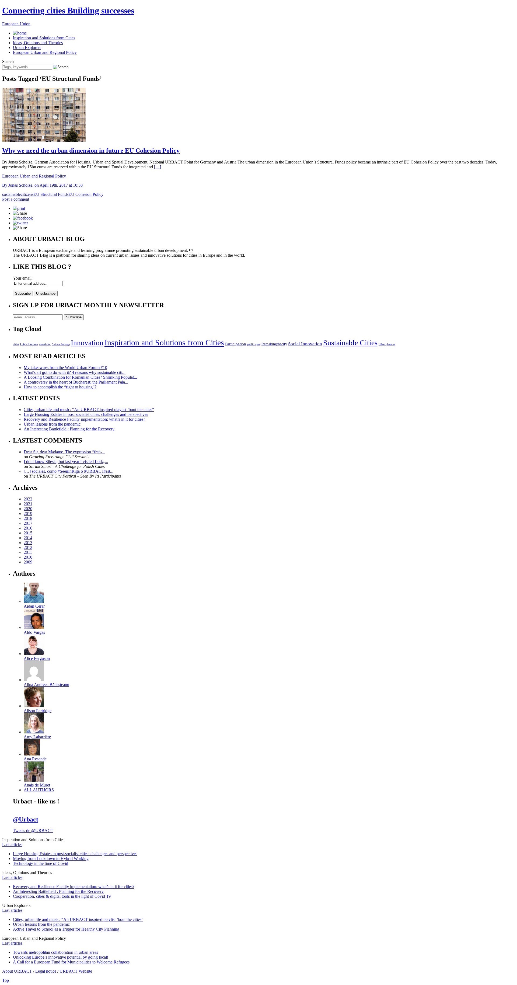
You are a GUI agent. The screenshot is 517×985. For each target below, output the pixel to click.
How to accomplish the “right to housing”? (60, 387)
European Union (16, 24)
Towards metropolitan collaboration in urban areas (55, 952)
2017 (28, 523)
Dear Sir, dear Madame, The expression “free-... (64, 452)
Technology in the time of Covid (40, 863)
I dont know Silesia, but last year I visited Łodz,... (66, 461)
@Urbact (25, 819)
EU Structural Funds (50, 194)
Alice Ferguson (37, 658)
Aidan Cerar (34, 606)
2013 (28, 542)
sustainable (11, 194)
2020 (28, 508)
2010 (28, 557)
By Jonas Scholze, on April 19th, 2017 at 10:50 (42, 185)
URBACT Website (76, 971)
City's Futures (29, 344)
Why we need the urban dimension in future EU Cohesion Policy (91, 150)
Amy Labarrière (37, 737)
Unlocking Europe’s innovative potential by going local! (60, 957)
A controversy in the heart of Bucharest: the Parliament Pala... (76, 382)
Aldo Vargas (34, 632)
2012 (28, 547)
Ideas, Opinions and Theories (38, 42)
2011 (28, 552)
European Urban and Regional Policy (45, 52)
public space (253, 344)
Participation (235, 344)
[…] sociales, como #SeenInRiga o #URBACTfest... (68, 471)
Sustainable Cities (350, 343)
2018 (28, 518)
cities (16, 344)
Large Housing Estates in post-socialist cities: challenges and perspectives (86, 414)
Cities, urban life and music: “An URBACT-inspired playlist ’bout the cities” (89, 409)
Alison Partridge (37, 710)
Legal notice (45, 971)
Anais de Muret (37, 785)
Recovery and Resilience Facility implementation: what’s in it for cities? (84, 419)
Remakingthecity (274, 344)
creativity (45, 344)
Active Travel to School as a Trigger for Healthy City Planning (66, 929)
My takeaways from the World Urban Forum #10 (65, 367)
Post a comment (15, 199)
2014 (28, 537)
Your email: (23, 278)
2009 (28, 562)
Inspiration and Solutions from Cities (44, 38)
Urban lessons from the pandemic (52, 424)
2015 (28, 533)
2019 (28, 513)
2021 (28, 504)
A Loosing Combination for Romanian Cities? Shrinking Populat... (80, 377)
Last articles (12, 844)
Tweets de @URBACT (33, 830)
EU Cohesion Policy (85, 194)
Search (8, 61)
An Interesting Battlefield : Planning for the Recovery (69, 429)
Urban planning (387, 344)
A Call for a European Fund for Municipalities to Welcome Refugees (71, 962)
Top (5, 980)
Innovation (87, 343)
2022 (28, 499)
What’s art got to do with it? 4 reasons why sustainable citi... (74, 372)
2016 (28, 528)
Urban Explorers (27, 47)
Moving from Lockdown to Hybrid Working (51, 858)
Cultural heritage (61, 344)
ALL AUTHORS (39, 790)
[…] (157, 167)
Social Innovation (305, 343)
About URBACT (17, 971)
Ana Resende (35, 759)
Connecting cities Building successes (68, 10)
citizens (27, 194)
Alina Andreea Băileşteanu (46, 684)
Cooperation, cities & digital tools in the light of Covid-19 (62, 896)
